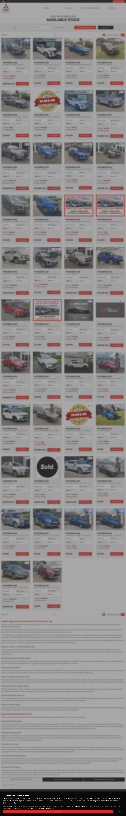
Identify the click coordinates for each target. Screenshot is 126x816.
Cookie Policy (12, 803)
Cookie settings (118, 811)
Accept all (57, 812)
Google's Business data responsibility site (73, 806)
